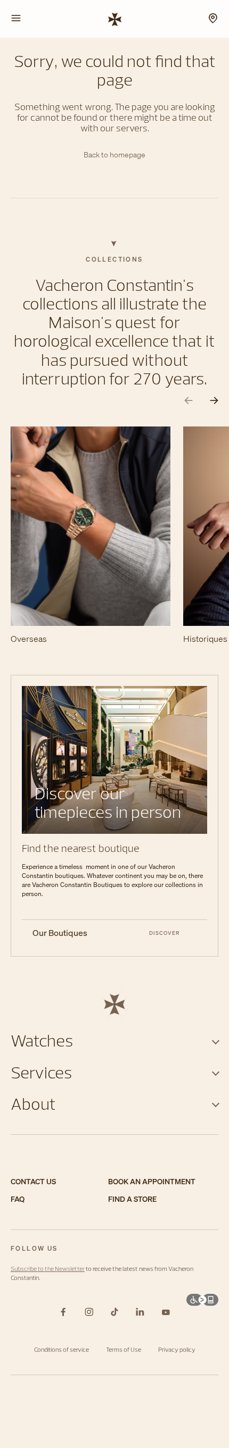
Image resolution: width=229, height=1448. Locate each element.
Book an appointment (151, 1181)
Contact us (33, 1181)
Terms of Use (123, 1349)
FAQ (17, 1199)
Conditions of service (61, 1349)
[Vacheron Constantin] (114, 18)
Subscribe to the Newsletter (48, 1269)
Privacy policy (176, 1349)
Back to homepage (114, 155)
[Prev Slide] (188, 400)
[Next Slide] (214, 400)
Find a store (132, 1199)
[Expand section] (215, 1040)
